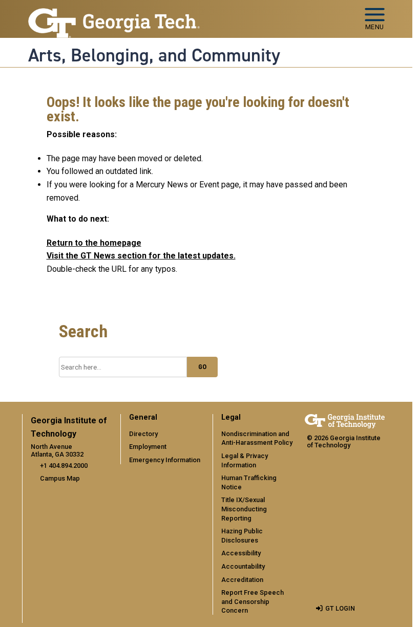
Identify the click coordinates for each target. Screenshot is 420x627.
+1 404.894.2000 (64, 465)
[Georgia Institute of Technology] (114, 14)
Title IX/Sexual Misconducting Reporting (244, 509)
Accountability (243, 566)
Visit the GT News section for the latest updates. (141, 256)
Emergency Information (164, 460)
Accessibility (241, 553)
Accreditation (242, 579)
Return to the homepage (94, 243)
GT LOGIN (340, 608)
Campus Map (60, 478)
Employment (147, 446)
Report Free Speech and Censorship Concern (252, 601)
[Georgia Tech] (345, 421)
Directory (143, 434)
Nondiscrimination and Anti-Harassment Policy (256, 438)
